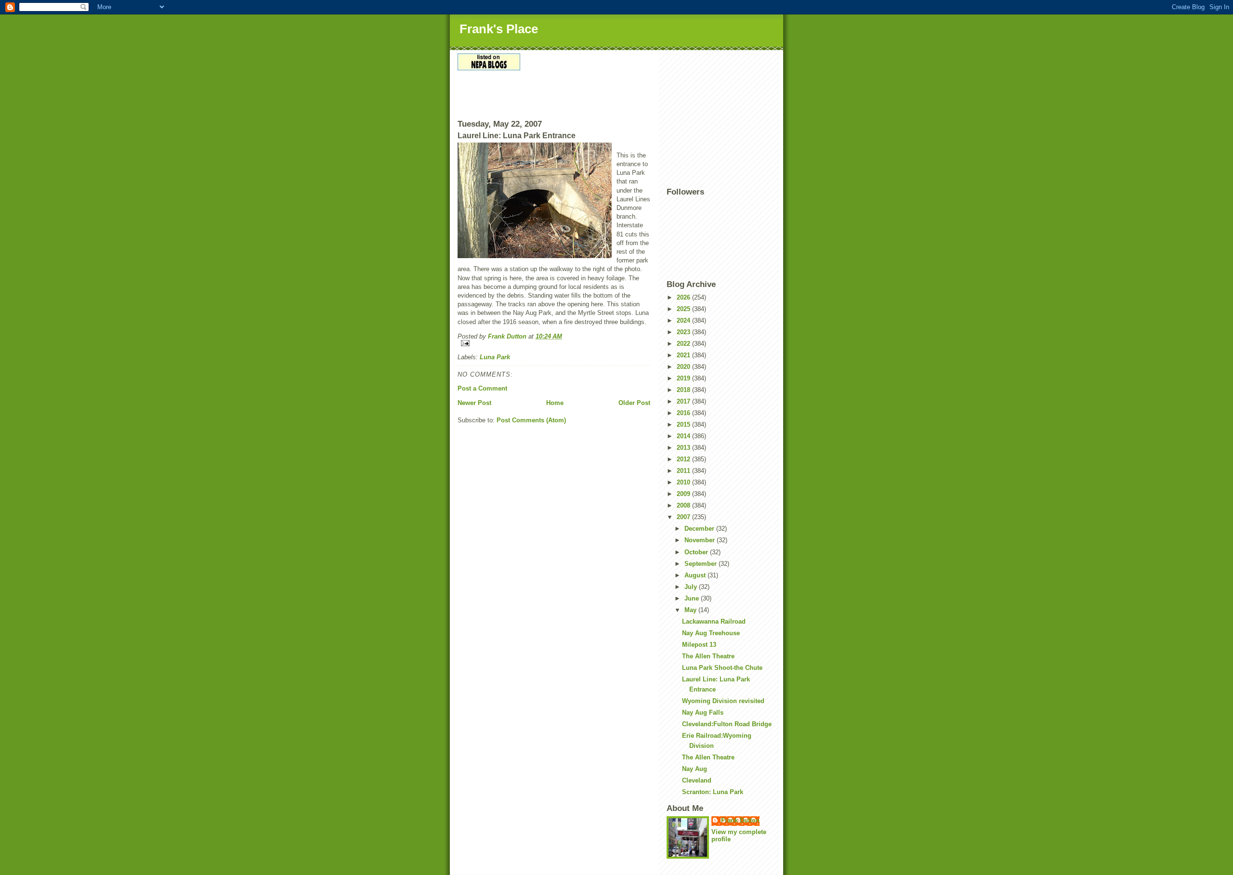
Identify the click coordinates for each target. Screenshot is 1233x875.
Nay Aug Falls (702, 712)
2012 (684, 459)
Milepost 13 (699, 644)
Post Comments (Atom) (531, 420)
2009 (684, 493)
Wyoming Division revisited (723, 701)
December (700, 528)
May (691, 610)
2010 (684, 482)
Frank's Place (498, 29)
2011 (684, 470)
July (691, 586)
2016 (684, 413)
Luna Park (495, 357)
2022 (684, 343)
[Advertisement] (514, 97)
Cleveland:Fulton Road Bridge (727, 724)
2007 (684, 517)
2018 (684, 389)
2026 (684, 297)
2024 (684, 320)
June (692, 598)
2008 (684, 505)
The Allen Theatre (708, 656)
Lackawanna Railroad (714, 621)
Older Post (634, 402)
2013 (684, 447)
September (701, 563)
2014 (684, 436)
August (696, 575)
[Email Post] (554, 343)
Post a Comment (482, 388)
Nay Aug (694, 768)
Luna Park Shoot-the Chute (722, 667)
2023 (684, 332)
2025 (684, 309)
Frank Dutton (740, 820)
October (697, 552)
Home (555, 402)
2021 (684, 355)
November (700, 540)
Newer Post (474, 402)
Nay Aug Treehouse (711, 633)
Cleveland (696, 780)
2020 (684, 366)
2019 (684, 378)
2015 (684, 424)
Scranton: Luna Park (712, 792)
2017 (684, 401)
